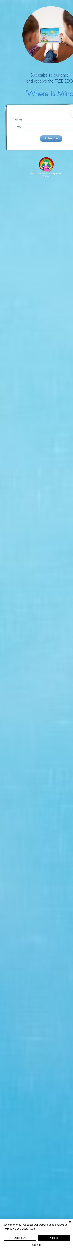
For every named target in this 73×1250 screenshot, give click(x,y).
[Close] (67, 1224)
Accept (54, 1238)
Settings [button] (36, 1244)
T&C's (32, 1228)
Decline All (20, 1238)
